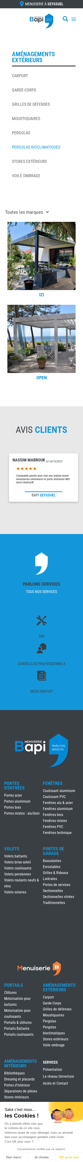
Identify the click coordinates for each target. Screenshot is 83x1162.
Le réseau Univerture (58, 1077)
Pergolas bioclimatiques (36, 147)
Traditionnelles (54, 903)
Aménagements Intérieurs (20, 1063)
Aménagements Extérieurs (59, 987)
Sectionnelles (53, 891)
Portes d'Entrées (14, 786)
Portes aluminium (17, 801)
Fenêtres (52, 783)
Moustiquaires (26, 118)
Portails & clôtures (18, 1022)
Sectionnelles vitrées (58, 897)
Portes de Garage (53, 851)
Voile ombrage (26, 175)
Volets (11, 848)
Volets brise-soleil (17, 862)
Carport (20, 75)
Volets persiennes (17, 874)
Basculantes (52, 861)
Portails (13, 985)
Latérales (50, 879)
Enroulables (51, 867)
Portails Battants (16, 1028)
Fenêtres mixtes (55, 821)
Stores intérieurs (16, 1097)
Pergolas (21, 132)
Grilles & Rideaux (55, 873)
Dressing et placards (19, 1079)
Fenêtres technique (57, 832)
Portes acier (13, 795)
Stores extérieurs (29, 161)
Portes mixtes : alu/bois (22, 813)
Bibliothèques (14, 1073)
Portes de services (56, 885)
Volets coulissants (17, 868)
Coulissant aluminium (59, 791)
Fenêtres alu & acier (58, 803)
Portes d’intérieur (17, 1085)
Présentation (52, 1070)
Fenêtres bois (53, 815)
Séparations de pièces (20, 1091)
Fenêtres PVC (53, 827)
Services (50, 1063)
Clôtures (10, 992)
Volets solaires (15, 892)
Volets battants (15, 856)
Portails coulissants (18, 1034)
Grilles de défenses (31, 104)
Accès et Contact (55, 1084)
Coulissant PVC (54, 797)
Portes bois (12, 807)
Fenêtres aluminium (58, 809)
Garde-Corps (24, 90)
